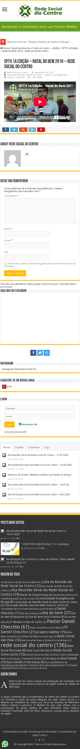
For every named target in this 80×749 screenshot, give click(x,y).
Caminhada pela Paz (13, 598)
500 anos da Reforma (31, 582)
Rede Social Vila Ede (39, 650)
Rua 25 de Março (48, 658)
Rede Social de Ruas (59, 640)
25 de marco (9, 582)
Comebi (31, 598)
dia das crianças (31, 613)
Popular (19, 447)
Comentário (11, 195)
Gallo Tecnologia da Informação (40, 731)
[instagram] (47, 353)
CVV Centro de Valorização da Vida (36, 609)
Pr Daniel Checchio (34, 629)
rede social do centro (33, 645)
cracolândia (9, 608)
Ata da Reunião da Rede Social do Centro (36, 584)
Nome (8, 228)
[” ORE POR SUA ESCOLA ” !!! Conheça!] (10, 548)
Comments (34, 447)
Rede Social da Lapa (45, 636)
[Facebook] (33, 353)
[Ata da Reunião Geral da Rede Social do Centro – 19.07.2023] (2, 531)
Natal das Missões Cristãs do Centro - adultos (36, 48)
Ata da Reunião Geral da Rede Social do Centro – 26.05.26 (38, 484)
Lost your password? (15, 431)
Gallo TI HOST (40, 735)
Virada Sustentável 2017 (56, 665)
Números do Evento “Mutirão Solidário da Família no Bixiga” (38, 41)
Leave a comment (16, 77)
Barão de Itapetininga (36, 594)
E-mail (8, 240)
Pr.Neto (58, 627)
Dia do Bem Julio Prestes (46, 616)
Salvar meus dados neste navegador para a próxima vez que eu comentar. (40, 265)
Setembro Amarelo (29, 665)
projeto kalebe (51, 632)
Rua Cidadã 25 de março (25, 662)
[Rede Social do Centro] (40, 10)
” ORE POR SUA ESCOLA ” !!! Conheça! (45, 544)
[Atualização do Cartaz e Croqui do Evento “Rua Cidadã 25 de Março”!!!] (2, 559)
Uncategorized (60, 75)
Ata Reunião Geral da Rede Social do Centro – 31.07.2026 (38, 455)
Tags (46, 447)
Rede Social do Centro (17, 72)
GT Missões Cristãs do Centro (28, 621)
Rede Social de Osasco (34, 640)
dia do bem (56, 612)
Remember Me (29, 424)
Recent (6, 447)
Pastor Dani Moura (41, 627)
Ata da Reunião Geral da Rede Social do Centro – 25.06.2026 (40, 464)
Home (6, 48)
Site (6, 252)
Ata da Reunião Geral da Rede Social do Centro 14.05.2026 (39, 494)
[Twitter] (40, 353)
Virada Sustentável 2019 (34, 668)
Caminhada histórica (65, 595)
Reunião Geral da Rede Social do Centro (47, 654)
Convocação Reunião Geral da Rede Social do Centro (36, 605)
